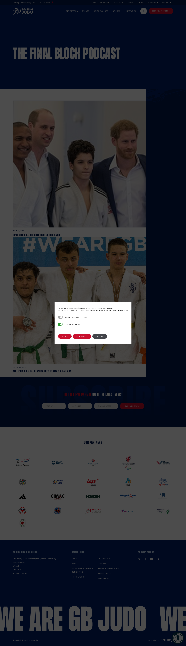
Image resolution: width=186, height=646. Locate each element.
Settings (99, 336)
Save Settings (82, 336)
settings (124, 310)
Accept (65, 336)
